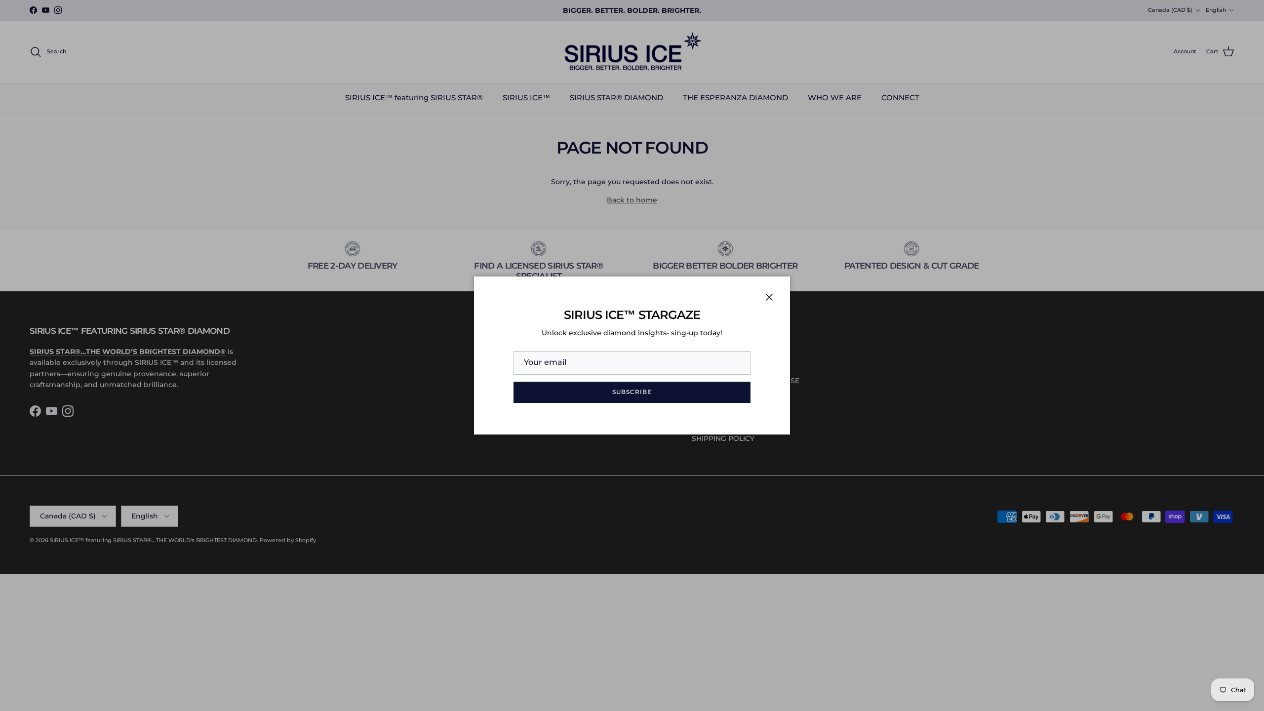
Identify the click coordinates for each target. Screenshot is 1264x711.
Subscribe (632, 391)
